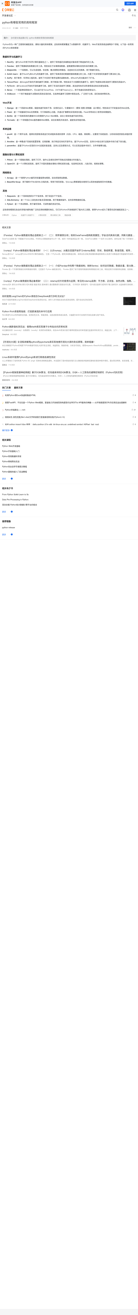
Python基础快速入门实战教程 (14, 471)
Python (14, 215)
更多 (4, 478)
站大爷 (4, 319)
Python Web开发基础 (11, 446)
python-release (8, 527)
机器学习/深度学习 (27, 215)
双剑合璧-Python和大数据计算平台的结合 (19, 504)
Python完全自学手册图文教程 (14, 466)
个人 (134, 15)
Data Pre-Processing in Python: (15, 499)
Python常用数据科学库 (11, 456)
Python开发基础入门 (10, 451)
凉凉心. (4, 243)
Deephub (5, 334)
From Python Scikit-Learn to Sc (15, 494)
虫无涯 (4, 304)
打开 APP (130, 3)
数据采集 (68, 215)
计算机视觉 (42, 215)
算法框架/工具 (55, 215)
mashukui (5, 349)
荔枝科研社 (6, 380)
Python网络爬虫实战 (10, 461)
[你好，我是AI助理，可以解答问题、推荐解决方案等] (123, 10)
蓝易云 (4, 365)
